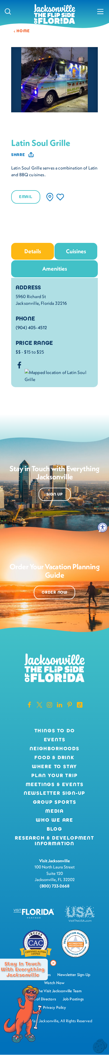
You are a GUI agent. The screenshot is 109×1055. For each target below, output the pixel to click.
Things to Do (54, 731)
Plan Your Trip (54, 776)
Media (54, 811)
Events (54, 740)
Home (23, 31)
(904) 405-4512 (31, 327)
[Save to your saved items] (60, 197)
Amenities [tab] (54, 268)
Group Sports (54, 802)
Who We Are (54, 820)
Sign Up (54, 494)
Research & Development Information (54, 841)
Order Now (54, 592)
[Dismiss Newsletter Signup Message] (53, 963)
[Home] (54, 14)
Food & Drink (54, 758)
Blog (54, 829)
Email (25, 196)
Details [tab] (32, 251)
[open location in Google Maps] (59, 375)
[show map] (49, 197)
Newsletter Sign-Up (55, 793)
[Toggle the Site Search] (8, 11)
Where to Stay (54, 766)
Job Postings (73, 998)
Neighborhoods (54, 749)
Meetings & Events (55, 784)
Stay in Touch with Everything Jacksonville (23, 969)
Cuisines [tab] (76, 251)
